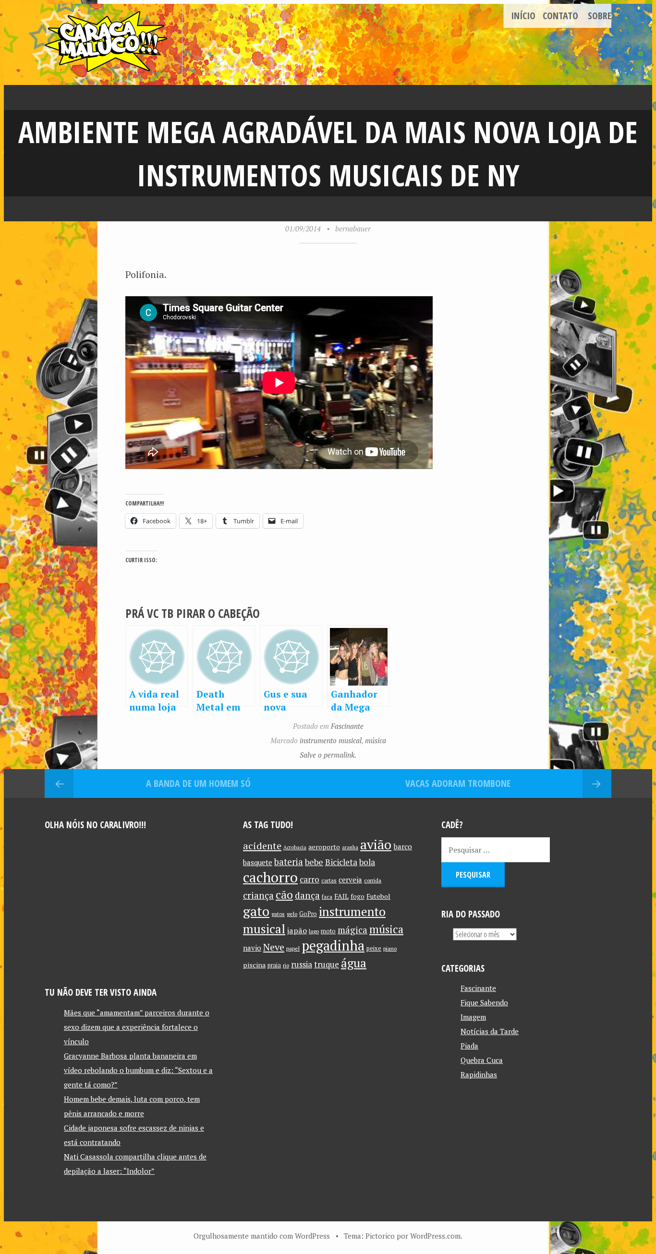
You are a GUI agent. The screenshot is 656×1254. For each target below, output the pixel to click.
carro (309, 879)
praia (274, 965)
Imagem (473, 1017)
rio (286, 965)
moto (328, 931)
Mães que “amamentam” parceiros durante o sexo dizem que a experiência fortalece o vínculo (136, 1027)
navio (252, 948)
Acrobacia (294, 847)
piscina (254, 964)
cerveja (350, 879)
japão (297, 930)
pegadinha (333, 945)
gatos (278, 913)
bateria (288, 862)
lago (314, 931)
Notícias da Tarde (490, 1031)
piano (390, 948)
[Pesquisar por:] (495, 850)
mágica (352, 930)
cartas (329, 880)
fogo (357, 896)
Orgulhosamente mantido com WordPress (262, 1236)
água (353, 963)
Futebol (378, 896)
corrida (372, 880)
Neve (273, 946)
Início (523, 15)
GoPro (308, 914)
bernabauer (353, 228)
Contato (560, 15)
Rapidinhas (479, 1074)
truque (326, 964)
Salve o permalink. (328, 755)
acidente (262, 845)
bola (367, 862)
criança (258, 895)
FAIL (341, 896)
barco (402, 846)
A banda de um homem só (198, 783)
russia (301, 964)
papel (293, 948)
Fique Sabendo (484, 1002)
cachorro (270, 877)
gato (256, 911)
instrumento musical (331, 740)
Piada (469, 1045)
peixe (373, 948)
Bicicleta (341, 862)
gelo (292, 913)
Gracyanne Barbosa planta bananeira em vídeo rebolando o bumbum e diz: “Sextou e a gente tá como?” (138, 1070)
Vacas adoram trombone (457, 783)
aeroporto (324, 846)
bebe (314, 862)
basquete (257, 862)
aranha (350, 847)
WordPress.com (435, 1236)
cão (284, 894)
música (375, 740)
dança (307, 895)
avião (375, 844)
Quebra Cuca (482, 1060)
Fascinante (347, 726)
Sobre (599, 15)
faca (327, 896)
